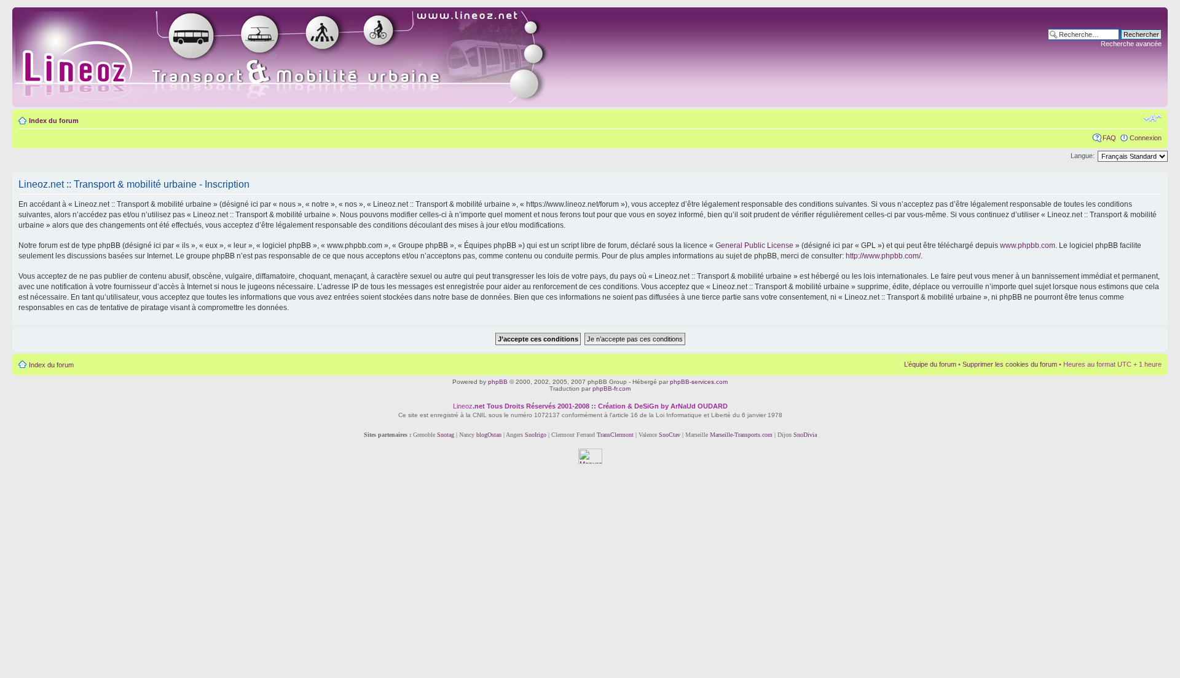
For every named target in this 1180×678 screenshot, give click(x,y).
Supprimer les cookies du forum (1009, 364)
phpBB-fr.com (611, 388)
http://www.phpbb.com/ (883, 256)
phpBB (498, 381)
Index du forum (54, 120)
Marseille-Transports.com (742, 434)
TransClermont (615, 434)
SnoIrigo (535, 434)
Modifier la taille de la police (1153, 118)
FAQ (1109, 138)
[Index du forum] (295, 57)
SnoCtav (669, 434)
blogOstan (489, 434)
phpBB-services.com (699, 381)
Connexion (1146, 138)
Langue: (1083, 155)
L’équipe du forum (930, 364)
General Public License (754, 245)
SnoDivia (805, 434)
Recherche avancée (1131, 43)
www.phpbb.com (1027, 245)
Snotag (445, 434)
